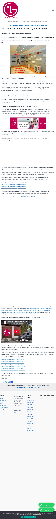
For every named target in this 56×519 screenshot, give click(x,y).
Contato (2, 402)
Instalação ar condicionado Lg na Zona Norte (12, 359)
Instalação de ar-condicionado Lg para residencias (14, 182)
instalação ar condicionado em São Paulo (29, 312)
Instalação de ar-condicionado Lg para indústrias (13, 188)
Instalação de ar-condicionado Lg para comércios (13, 184)
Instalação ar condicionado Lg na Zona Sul (12, 361)
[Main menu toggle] (53, 10)
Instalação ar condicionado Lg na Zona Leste (12, 363)
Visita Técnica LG (4, 407)
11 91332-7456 (20, 387)
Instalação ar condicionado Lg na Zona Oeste (12, 364)
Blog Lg (2, 409)
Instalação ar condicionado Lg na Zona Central (13, 366)
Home (1, 398)
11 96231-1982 (35, 387)
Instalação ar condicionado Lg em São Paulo (12, 368)
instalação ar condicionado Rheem (10, 312)
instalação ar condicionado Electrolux (36, 308)
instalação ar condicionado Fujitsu (41, 310)
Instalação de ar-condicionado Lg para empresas (13, 186)
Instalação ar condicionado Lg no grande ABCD (13, 370)
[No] (54, 515)
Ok (22, 516)
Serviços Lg (3, 400)
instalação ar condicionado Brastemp (23, 310)
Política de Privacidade (30, 516)
